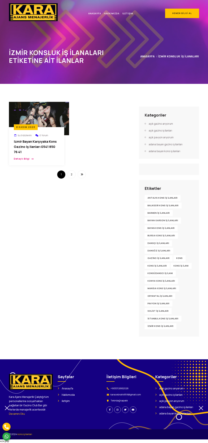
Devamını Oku (17, 414)
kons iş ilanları (157, 265)
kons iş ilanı (181, 265)
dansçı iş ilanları (158, 243)
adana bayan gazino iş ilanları (165, 144)
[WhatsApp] (6, 436)
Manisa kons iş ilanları (162, 288)
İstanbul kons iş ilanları (163, 318)
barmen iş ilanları (159, 213)
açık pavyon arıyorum (161, 137)
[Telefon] (6, 427)
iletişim (66, 401)
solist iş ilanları (158, 311)
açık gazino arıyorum (161, 123)
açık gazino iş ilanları (160, 130)
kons (179, 258)
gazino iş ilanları (159, 258)
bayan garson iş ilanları (163, 220)
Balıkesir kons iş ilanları (163, 205)
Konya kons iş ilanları (161, 281)
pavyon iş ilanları (158, 303)
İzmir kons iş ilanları (161, 326)
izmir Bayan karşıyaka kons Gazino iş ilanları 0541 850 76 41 (35, 146)
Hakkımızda (68, 395)
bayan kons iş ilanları (161, 228)
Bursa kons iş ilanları (161, 235)
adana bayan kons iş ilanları (164, 151)
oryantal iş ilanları (160, 296)
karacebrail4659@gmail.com (125, 394)
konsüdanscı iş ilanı (160, 273)
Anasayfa (147, 56)
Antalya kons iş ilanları (163, 197)
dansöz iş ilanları (159, 250)
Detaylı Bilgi (22, 158)
